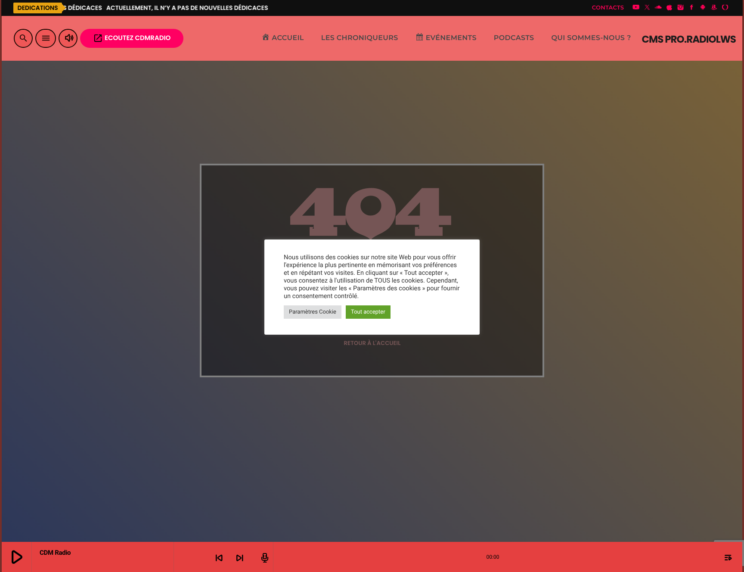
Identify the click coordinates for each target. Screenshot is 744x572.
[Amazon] (713, 8)
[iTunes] (669, 8)
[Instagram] (680, 8)
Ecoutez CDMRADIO (131, 38)
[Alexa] (725, 8)
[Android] (702, 8)
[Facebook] (691, 8)
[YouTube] (635, 8)
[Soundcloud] (658, 8)
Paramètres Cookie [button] (312, 312)
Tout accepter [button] (368, 312)
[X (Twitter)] (647, 8)
